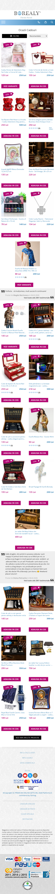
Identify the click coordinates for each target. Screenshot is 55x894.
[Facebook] (20, 775)
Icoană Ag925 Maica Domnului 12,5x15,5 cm (12, 170)
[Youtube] (25, 775)
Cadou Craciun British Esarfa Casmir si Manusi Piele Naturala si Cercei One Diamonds (13, 331)
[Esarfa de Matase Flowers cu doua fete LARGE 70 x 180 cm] (27, 253)
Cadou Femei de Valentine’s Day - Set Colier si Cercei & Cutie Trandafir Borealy (13, 71)
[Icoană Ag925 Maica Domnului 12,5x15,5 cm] (13, 154)
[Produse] (3, 23)
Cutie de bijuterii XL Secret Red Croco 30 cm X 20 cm (12, 385)
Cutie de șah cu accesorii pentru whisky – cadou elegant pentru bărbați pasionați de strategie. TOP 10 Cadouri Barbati (13, 438)
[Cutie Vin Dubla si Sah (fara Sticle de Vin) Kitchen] (13, 471)
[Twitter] (30, 775)
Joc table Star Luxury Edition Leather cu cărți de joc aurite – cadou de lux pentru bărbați (40, 664)
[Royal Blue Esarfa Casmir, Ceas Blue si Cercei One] (13, 697)
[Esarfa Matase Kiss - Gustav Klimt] (41, 420)
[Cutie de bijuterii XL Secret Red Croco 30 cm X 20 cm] (13, 367)
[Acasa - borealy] (27, 15)
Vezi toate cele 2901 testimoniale (37, 297)
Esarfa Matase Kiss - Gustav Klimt (41, 437)
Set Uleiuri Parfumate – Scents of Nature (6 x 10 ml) (13, 220)
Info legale (27, 758)
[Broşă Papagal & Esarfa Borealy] (41, 471)
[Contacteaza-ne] (39, 22)
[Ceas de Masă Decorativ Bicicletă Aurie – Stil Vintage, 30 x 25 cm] (41, 154)
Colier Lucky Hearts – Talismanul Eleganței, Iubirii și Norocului (41, 220)
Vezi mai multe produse (27, 737)
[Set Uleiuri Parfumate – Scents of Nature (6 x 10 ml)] (13, 204)
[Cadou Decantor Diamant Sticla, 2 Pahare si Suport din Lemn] (41, 598)
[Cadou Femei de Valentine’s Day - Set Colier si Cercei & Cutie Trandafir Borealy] (13, 55)
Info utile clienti (27, 752)
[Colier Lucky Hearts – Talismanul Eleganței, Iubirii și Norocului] (41, 204)
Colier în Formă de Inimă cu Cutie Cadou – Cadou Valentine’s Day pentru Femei (41, 71)
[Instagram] (35, 775)
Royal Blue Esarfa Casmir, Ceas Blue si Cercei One (13, 714)
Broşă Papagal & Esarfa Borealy (41, 487)
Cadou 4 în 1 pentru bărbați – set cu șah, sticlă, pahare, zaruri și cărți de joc (41, 331)
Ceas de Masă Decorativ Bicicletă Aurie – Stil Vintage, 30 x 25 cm (41, 170)
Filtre (15, 36)
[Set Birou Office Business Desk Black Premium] (13, 648)
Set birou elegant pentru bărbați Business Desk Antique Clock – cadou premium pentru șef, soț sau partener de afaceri (41, 121)
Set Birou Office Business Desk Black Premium (12, 664)
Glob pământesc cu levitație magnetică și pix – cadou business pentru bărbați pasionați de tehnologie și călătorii (41, 385)
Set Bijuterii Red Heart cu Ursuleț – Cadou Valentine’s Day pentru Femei (13, 121)
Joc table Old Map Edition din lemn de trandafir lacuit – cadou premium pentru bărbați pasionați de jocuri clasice (27, 532)
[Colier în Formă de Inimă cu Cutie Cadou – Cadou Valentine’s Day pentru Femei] (41, 55)
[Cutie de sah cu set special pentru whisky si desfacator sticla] (13, 598)
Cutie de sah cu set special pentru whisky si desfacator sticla (13, 614)
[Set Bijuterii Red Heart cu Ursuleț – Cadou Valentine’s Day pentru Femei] (13, 104)
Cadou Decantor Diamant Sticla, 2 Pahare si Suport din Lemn (41, 614)
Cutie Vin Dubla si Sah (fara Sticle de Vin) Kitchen (13, 488)
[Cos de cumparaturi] (46, 22)
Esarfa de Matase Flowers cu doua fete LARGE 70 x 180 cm (26, 270)
